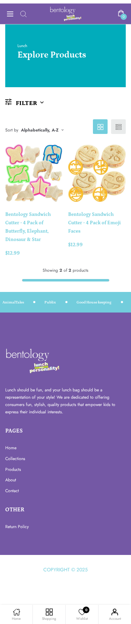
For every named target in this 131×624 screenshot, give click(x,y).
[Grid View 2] (100, 126)
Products (13, 469)
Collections (15, 459)
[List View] (118, 126)
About (10, 480)
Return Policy (17, 527)
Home (10, 448)
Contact (12, 491)
